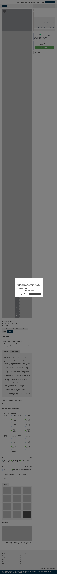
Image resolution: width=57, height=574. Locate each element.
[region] (29, 287)
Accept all (35, 294)
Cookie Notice (26, 288)
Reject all (22, 294)
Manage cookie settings (29, 290)
